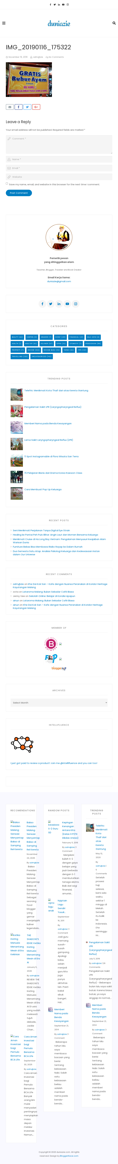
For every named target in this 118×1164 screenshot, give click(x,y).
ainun (16, 600)
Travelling (17, 356)
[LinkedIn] (59, 4)
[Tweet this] (27, 107)
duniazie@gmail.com (59, 281)
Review (31, 350)
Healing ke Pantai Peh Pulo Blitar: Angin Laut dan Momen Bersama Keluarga (55, 534)
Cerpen (30, 337)
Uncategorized (39, 356)
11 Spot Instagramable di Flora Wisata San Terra (51, 456)
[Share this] (19, 107)
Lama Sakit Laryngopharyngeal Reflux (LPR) (48, 440)
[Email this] (10, 107)
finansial (74, 337)
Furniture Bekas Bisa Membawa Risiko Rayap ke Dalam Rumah (48, 546)
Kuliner (44, 343)
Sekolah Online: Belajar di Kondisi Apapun (52, 596)
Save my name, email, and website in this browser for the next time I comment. (54, 184)
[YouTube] (63, 4)
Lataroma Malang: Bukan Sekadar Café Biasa (48, 591)
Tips (80, 350)
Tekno (66, 350)
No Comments (56, 57)
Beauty (15, 337)
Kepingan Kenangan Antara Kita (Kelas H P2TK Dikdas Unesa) (70, 830)
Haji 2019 (91, 337)
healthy (29, 343)
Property (16, 350)
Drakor (44, 337)
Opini (59, 343)
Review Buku (49, 350)
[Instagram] (67, 4)
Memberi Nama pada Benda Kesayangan (48, 423)
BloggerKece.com (69, 1155)
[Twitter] (55, 4)
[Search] (114, 23)
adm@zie (38, 57)
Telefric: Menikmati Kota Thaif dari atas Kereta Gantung (56, 390)
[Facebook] (50, 4)
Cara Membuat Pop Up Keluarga (42, 489)
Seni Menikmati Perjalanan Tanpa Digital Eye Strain (41, 530)
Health (15, 343)
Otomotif (74, 343)
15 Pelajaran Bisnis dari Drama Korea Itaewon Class (53, 473)
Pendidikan (90, 343)
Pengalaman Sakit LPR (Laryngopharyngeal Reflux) (52, 407)
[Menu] (3, 23)
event (58, 337)
